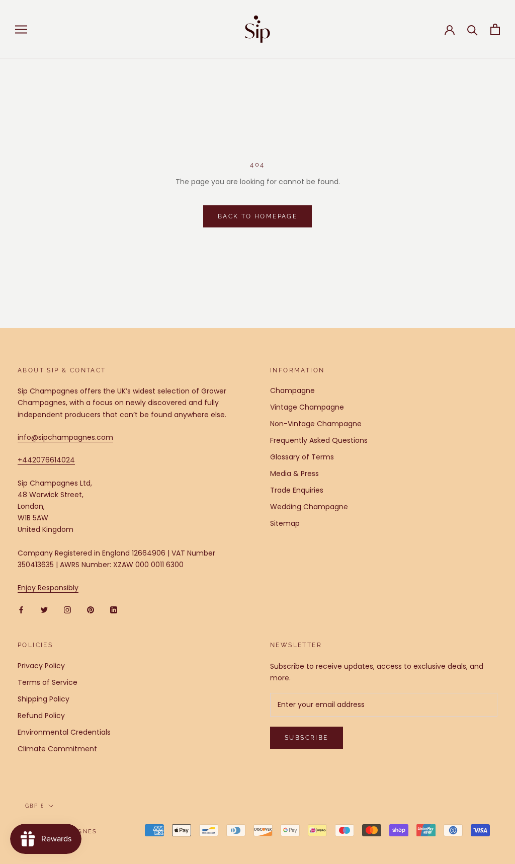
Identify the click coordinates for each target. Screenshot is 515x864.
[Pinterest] (90, 609)
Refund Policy (41, 716)
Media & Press (294, 473)
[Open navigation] (21, 29)
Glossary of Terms (302, 457)
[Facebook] (21, 609)
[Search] (472, 29)
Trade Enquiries (296, 490)
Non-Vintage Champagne (316, 424)
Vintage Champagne (307, 407)
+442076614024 (46, 460)
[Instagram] (67, 609)
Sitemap (285, 523)
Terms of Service (47, 682)
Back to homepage (257, 216)
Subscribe (306, 737)
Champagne (292, 390)
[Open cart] (495, 29)
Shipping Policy (43, 699)
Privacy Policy (41, 666)
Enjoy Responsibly (48, 588)
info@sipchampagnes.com (65, 437)
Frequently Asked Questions (319, 440)
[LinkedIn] (113, 609)
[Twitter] (44, 609)
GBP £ (34, 806)
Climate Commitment (57, 749)
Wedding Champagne (309, 507)
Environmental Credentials (64, 732)
